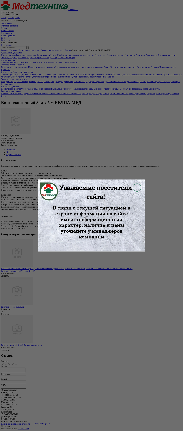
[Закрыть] (137, 188)
